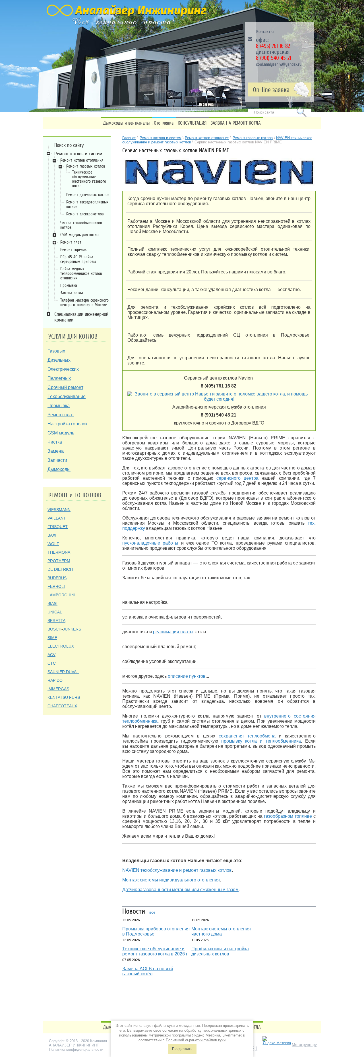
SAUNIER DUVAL (63, 671)
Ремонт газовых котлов (85, 166)
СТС (51, 663)
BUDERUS (57, 578)
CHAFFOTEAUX (62, 706)
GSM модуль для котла (79, 234)
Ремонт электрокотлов (85, 214)
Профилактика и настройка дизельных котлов (220, 951)
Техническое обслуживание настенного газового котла (89, 179)
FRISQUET (57, 526)
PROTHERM (58, 561)
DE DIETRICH (60, 569)
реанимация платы (173, 631)
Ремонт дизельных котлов (87, 194)
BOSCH (54, 629)
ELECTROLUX (60, 646)
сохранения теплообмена (247, 735)
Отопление (163, 123)
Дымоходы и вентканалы (126, 123)
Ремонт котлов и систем (78, 153)
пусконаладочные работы (150, 543)
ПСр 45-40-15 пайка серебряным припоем (78, 259)
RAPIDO (55, 680)
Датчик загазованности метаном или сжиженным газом (180, 889)
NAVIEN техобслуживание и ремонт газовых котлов (177, 870)
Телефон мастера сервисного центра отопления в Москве (84, 302)
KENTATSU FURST (64, 697)
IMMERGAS (58, 689)
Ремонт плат (70, 242)
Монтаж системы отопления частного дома (221, 931)
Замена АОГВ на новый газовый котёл (147, 971)
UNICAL (54, 612)
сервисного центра (237, 478)
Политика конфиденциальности (76, 1049)
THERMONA (58, 552)
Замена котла (71, 292)
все (152, 912)
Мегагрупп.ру (304, 1044)
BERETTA (56, 620)
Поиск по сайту (69, 145)
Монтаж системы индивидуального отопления (171, 879)
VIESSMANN (59, 509)
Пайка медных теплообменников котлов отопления (81, 273)
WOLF (53, 543)
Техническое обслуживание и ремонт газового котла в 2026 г (155, 951)
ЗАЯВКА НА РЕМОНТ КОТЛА (236, 123)
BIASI (52, 603)
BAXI (51, 535)
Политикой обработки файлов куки (196, 1040)
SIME (52, 637)
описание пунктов (187, 676)
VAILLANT (56, 518)
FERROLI (56, 586)
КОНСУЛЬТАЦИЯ (192, 123)
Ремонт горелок (73, 249)
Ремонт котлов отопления (81, 160)
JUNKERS (72, 629)
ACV (51, 654)
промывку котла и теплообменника (261, 741)
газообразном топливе (288, 816)
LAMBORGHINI (61, 595)
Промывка (68, 285)
